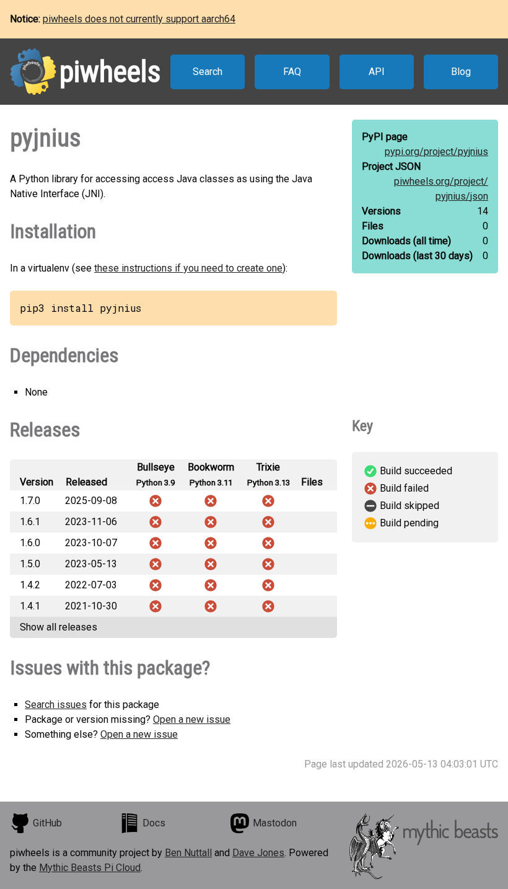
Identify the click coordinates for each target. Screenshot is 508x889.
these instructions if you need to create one (188, 268)
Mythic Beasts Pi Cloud (90, 868)
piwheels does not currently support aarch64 (139, 19)
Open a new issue (191, 719)
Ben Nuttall (188, 853)
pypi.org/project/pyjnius (436, 151)
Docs (153, 823)
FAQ (292, 71)
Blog (461, 71)
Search (207, 71)
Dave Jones (258, 853)
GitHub (47, 823)
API (377, 71)
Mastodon (275, 823)
